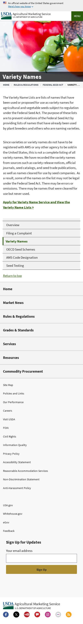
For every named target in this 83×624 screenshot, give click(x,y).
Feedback (9, 531)
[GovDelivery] (37, 614)
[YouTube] (26, 614)
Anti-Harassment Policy (17, 488)
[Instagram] (47, 614)
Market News (13, 302)
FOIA (6, 428)
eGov (6, 522)
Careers (7, 410)
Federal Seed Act (53, 84)
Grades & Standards (18, 330)
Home (6, 84)
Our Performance (13, 402)
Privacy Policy (11, 453)
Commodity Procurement (23, 371)
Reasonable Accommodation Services (25, 471)
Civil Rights (9, 436)
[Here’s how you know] (41, 5)
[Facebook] (5, 614)
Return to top (12, 275)
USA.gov (8, 505)
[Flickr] (58, 614)
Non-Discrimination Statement (21, 479)
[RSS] (68, 614)
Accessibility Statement (17, 462)
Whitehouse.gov (12, 513)
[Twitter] (16, 614)
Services (9, 344)
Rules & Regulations (26, 84)
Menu (77, 16)
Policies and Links (13, 393)
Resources (11, 357)
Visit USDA (9, 419)
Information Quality (15, 445)
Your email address (19, 550)
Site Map (8, 385)
